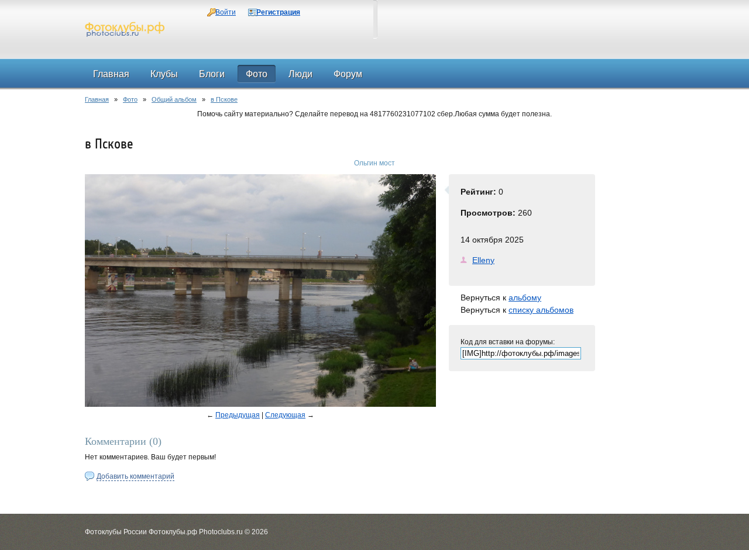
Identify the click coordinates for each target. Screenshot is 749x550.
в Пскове (224, 99)
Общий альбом (174, 99)
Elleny (483, 260)
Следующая (285, 415)
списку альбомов (541, 309)
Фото (130, 99)
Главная (97, 99)
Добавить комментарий (135, 476)
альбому (525, 297)
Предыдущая (237, 415)
